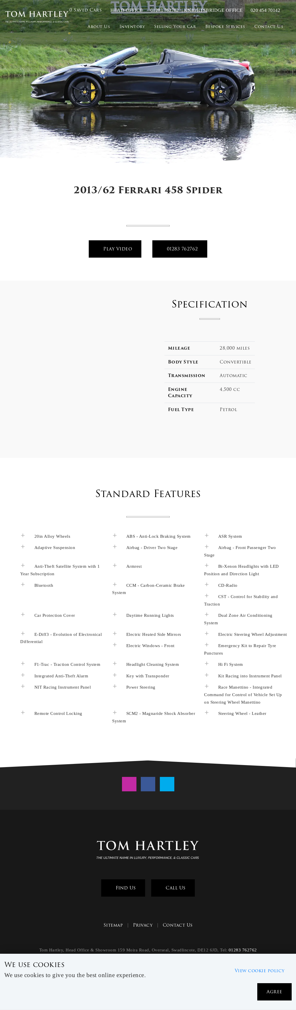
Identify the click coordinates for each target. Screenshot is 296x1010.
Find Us (125, 887)
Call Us (175, 887)
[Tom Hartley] (37, 17)
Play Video (117, 248)
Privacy (143, 925)
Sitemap (113, 925)
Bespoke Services (225, 26)
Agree (274, 991)
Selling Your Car (175, 26)
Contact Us (268, 26)
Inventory (132, 26)
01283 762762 (164, 10)
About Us (99, 26)
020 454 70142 (264, 10)
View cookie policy (260, 970)
